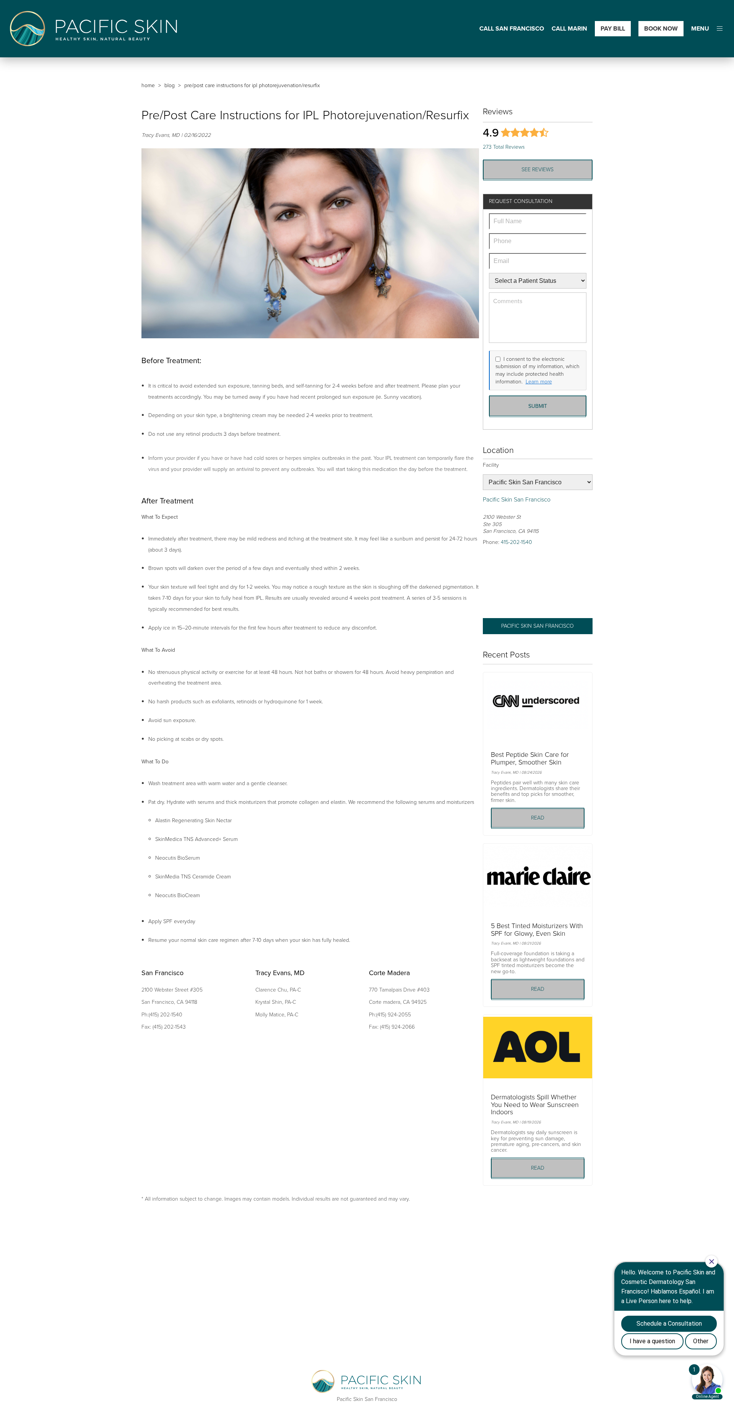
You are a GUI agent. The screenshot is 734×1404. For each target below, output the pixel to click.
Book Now (661, 28)
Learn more (539, 382)
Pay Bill (613, 28)
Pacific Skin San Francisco (537, 626)
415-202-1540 (516, 542)
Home (148, 85)
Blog (169, 85)
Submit (537, 406)
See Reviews (537, 170)
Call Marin (569, 29)
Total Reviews (504, 147)
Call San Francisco (511, 29)
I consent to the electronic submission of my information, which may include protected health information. (537, 370)
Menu (700, 29)
